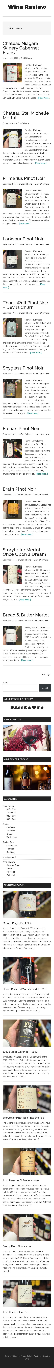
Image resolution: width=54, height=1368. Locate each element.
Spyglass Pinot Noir (23, 368)
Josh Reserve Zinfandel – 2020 (21, 1180)
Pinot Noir (11, 872)
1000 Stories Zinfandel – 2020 (20, 1051)
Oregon (10, 834)
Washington (12, 837)
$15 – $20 (11, 809)
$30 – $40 (11, 819)
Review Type (8, 842)
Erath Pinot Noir (19, 489)
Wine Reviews (9, 862)
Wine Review (27, 6)
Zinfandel (11, 875)
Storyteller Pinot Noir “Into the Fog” (24, 1117)
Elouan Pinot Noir (21, 428)
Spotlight (10, 852)
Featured (10, 849)
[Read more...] (44, 98)
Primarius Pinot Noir (24, 178)
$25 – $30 (11, 816)
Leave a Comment (42, 184)
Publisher (37, 1356)
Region (6, 824)
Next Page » (46, 675)
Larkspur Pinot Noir (23, 238)
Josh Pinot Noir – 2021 (16, 1312)
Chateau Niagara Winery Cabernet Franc (21, 48)
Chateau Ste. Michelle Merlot (26, 115)
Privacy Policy (26, 1356)
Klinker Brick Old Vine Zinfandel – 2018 (25, 989)
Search (6, 682)
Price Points (8, 806)
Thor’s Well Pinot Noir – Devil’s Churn (25, 305)
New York (11, 831)
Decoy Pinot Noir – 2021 (17, 1246)
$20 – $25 (11, 812)
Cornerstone (12, 845)
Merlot (9, 868)
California (11, 827)
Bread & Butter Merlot (26, 614)
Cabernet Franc (13, 865)
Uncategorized (9, 857)
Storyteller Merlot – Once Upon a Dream (24, 552)
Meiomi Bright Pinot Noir (17, 923)
